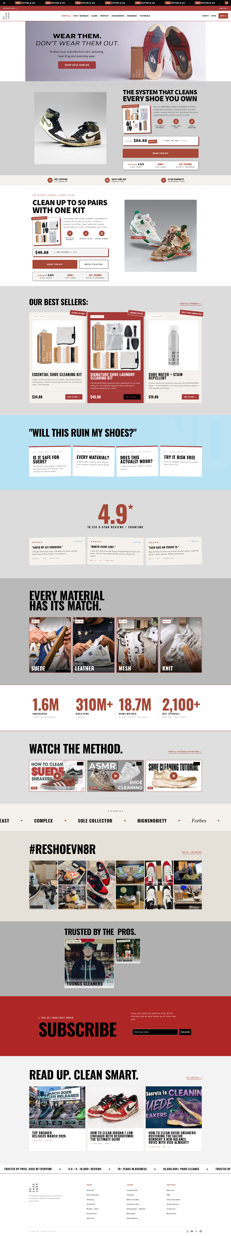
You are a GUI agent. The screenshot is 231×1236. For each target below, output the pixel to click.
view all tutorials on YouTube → (185, 751)
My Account (171, 1213)
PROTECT (104, 16)
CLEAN (94, 16)
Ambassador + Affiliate (136, 1209)
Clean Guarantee (173, 1199)
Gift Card (90, 1218)
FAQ (168, 1195)
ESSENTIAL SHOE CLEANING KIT (57, 374)
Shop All (66, 16)
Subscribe (185, 1032)
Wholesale (131, 1213)
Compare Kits (132, 1190)
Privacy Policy (172, 1204)
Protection (91, 1204)
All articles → (194, 1077)
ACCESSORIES (118, 16)
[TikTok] (196, 1231)
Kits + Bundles (80, 16)
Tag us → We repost (192, 852)
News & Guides (133, 1199)
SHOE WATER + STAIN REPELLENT (166, 376)
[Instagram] (187, 1231)
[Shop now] (115, 51)
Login (213, 16)
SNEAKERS (132, 16)
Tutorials (145, 16)
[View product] (57, 345)
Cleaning (90, 1199)
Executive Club (133, 1204)
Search (205, 16)
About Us (170, 1190)
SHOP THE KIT (160, 153)
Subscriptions (132, 1218)
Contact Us (171, 1209)
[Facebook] (201, 1231)
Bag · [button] (223, 16)
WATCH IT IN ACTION (94, 264)
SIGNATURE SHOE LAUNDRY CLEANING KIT (112, 376)
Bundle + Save (93, 1209)
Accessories (92, 1213)
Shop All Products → (191, 303)
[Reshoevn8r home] (6, 15)
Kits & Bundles (93, 1195)
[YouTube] (192, 1231)
